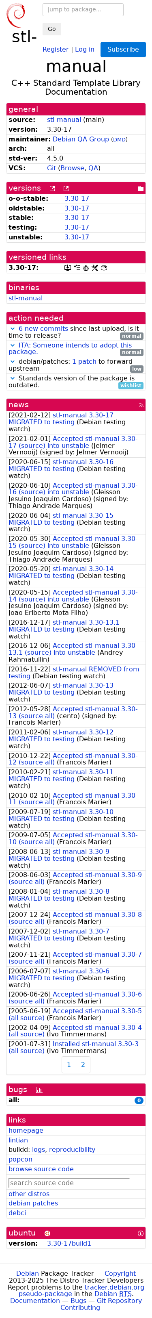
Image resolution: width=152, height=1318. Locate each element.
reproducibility (72, 1149)
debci (17, 1213)
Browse (72, 168)
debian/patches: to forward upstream (75, 365)
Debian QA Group (81, 139)
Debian (27, 1273)
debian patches (33, 1203)
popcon (20, 1159)
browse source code (41, 1169)
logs (38, 1149)
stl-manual (64, 120)
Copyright (120, 1273)
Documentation (35, 1301)
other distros (29, 1194)
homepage (26, 1130)
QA (93, 168)
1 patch (84, 361)
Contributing (80, 1307)
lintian (18, 1140)
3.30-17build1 (69, 1243)
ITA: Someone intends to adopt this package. (70, 348)
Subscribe (123, 49)
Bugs (78, 1301)
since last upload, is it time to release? (75, 332)
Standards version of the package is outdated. (75, 382)
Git (51, 168)
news (19, 404)
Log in (84, 49)
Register (56, 49)
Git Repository (119, 1301)
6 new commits (43, 328)
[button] (13, 328)
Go (52, 29)
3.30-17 (76, 198)
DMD (119, 140)
